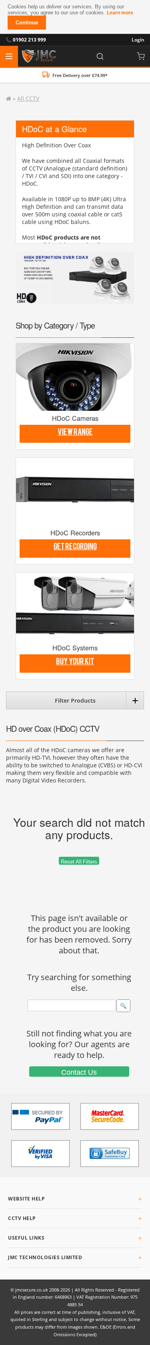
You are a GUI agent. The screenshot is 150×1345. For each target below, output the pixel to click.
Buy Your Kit (75, 663)
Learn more (120, 13)
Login (138, 39)
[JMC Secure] (39, 56)
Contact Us (79, 1072)
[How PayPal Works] (40, 1116)
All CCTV (28, 98)
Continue (27, 23)
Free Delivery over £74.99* (80, 75)
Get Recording (75, 548)
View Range (75, 433)
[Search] (100, 56)
